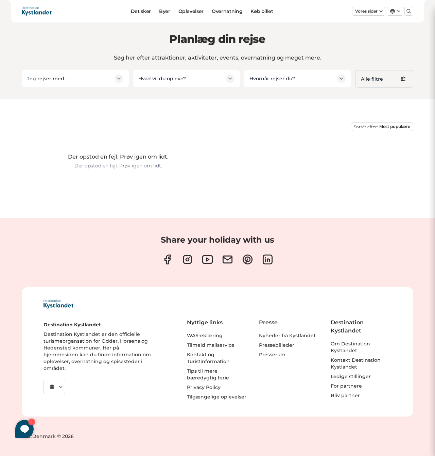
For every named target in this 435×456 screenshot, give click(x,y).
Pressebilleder (276, 345)
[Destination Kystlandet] (58, 304)
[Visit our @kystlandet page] (207, 259)
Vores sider (366, 11)
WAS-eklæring (205, 335)
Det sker (141, 11)
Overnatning (227, 11)
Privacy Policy (204, 387)
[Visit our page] (167, 259)
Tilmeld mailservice (210, 345)
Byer (164, 11)
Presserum (272, 355)
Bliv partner (345, 395)
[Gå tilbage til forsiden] (37, 11)
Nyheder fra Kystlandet (287, 335)
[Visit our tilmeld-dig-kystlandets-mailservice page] (227, 259)
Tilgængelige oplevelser (216, 397)
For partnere (346, 386)
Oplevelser (191, 11)
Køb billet (261, 11)
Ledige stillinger (351, 376)
